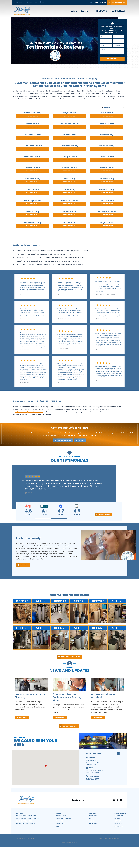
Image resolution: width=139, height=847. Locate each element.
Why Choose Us (61, 815)
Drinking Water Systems (24, 821)
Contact (45, 2)
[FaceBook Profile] (114, 800)
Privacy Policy (21, 839)
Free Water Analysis (118, 2)
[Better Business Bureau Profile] (117, 800)
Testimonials (118, 10)
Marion (117, 818)
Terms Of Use (30, 839)
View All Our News (69, 726)
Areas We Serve (120, 813)
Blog (57, 826)
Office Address (93, 753)
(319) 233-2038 (92, 779)
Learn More (24, 565)
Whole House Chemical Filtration (27, 818)
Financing (92, 821)
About (21, 2)
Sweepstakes (33, 2)
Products (101, 10)
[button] (43, 518)
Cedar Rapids (118, 815)
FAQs (90, 818)
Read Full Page (22, 717)
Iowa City (117, 821)
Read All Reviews (104, 514)
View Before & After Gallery (70, 657)
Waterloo (117, 824)
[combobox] (118, 45)
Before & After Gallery (63, 818)
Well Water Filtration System (26, 824)
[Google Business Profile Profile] (121, 800)
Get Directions (91, 764)
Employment (93, 824)
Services (19, 813)
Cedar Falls (118, 826)
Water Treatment (80, 10)
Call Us (81, 440)
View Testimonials (32, 116)
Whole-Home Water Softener (26, 815)
